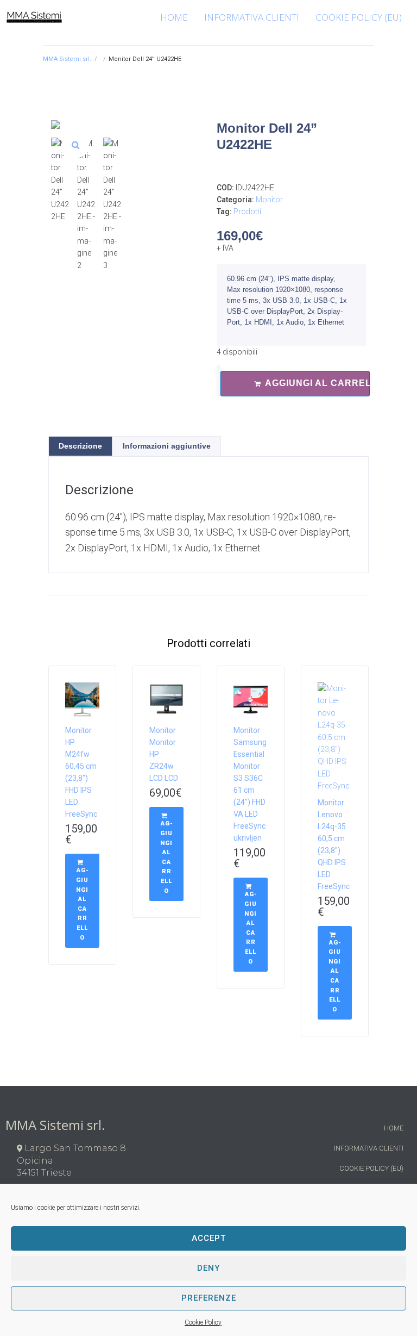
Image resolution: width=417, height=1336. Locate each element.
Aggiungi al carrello (317, 383)
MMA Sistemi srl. (67, 59)
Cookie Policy (203, 1322)
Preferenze (208, 1298)
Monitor (269, 199)
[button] (75, 144)
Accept (209, 1238)
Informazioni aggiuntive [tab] (167, 446)
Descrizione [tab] (80, 446)
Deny (208, 1268)
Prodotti (247, 211)
